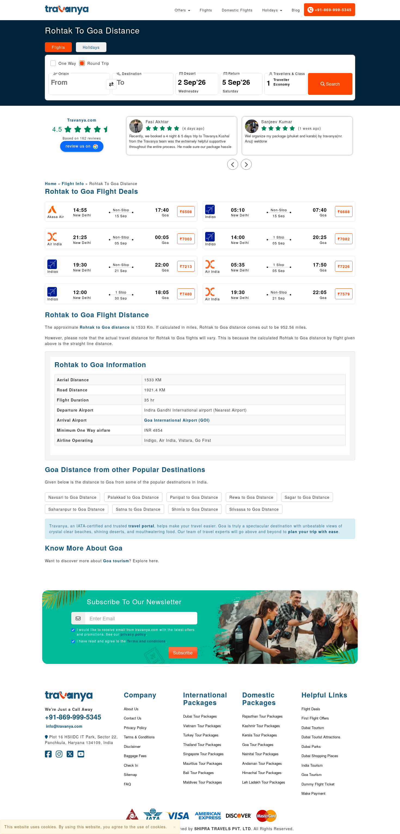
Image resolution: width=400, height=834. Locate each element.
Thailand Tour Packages (202, 744)
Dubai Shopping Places (319, 755)
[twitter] (70, 755)
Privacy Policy (135, 727)
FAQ (127, 784)
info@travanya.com (63, 726)
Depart (189, 73)
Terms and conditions (146, 641)
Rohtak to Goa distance (105, 327)
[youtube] (81, 755)
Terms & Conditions (139, 736)
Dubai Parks (311, 746)
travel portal (141, 525)
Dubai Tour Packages (200, 716)
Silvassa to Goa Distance (254, 509)
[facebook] (48, 755)
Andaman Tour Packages (262, 763)
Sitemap (130, 774)
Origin (63, 73)
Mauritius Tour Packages (202, 763)
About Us (131, 708)
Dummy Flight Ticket (317, 784)
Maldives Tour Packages (202, 782)
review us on (79, 146)
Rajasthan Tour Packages (262, 716)
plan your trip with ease (313, 531)
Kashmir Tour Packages (261, 725)
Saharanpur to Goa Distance (76, 509)
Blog (296, 10)
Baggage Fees (135, 755)
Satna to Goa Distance (138, 509)
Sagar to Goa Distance (307, 497)
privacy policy (133, 634)
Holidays (270, 10)
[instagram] (59, 755)
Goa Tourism (311, 774)
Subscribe (183, 652)
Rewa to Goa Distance (251, 497)
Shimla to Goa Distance (195, 509)
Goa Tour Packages (257, 744)
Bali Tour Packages (198, 772)
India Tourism (312, 765)
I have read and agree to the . (122, 641)
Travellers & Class (288, 73)
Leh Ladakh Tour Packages (263, 782)
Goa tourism (116, 560)
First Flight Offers (315, 718)
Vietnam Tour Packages (202, 725)
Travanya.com (81, 120)
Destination (131, 73)
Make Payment (313, 793)
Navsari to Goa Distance (72, 497)
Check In (131, 765)
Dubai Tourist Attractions (320, 736)
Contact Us (132, 718)
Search (332, 84)
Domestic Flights (237, 10)
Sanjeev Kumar (276, 121)
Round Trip (98, 63)
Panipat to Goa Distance (194, 497)
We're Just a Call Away (69, 709)
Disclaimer (132, 746)
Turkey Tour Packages (201, 735)
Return (233, 73)
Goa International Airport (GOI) (177, 420)
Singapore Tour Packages (203, 753)
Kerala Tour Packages (259, 735)
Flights (206, 10)
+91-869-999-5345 (332, 9)
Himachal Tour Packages (262, 772)
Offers (181, 10)
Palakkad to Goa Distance (133, 497)
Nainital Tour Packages (260, 753)
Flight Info (73, 183)
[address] (46, 736)
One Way (67, 63)
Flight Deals (310, 708)
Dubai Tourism (312, 727)
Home (51, 183)
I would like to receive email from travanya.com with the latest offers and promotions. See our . (136, 632)
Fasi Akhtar (157, 121)
